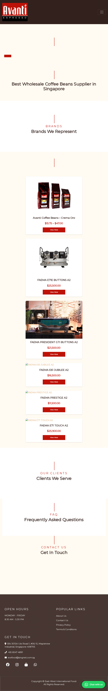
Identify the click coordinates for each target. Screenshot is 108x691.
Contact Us (62, 620)
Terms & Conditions (66, 629)
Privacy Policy (63, 625)
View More (54, 230)
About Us (61, 616)
